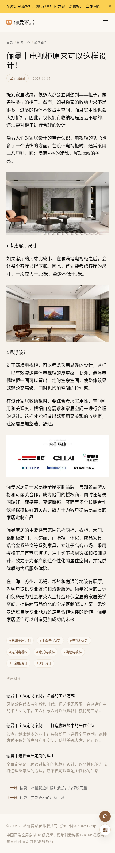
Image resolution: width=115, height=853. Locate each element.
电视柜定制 (79, 640)
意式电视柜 (45, 652)
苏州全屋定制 (20, 640)
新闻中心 (23, 42)
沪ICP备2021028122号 (78, 825)
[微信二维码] (105, 829)
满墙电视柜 (73, 652)
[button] (57, 203)
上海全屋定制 (50, 640)
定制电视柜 (18, 652)
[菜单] (105, 22)
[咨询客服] (105, 816)
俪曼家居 (24, 22)
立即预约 (93, 6)
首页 (9, 42)
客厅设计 (43, 663)
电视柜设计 (18, 663)
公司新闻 (40, 42)
